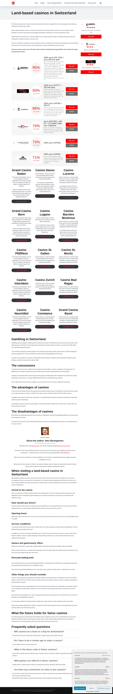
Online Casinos (92, 3)
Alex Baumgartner (34, 446)
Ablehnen (91, 688)
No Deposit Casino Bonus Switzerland (74, 3)
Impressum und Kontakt (47, 691)
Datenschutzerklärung (37, 691)
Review (72, 70)
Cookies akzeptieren (80, 688)
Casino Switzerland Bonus (54, 3)
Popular (42, 3)
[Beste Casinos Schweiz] (13, 2)
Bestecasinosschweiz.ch (63, 446)
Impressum (97, 691)
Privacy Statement (90, 691)
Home (36, 3)
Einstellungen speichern (104, 688)
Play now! (72, 66)
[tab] (45, 633)
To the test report (21, 201)
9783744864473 (64, 452)
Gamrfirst (67, 235)
